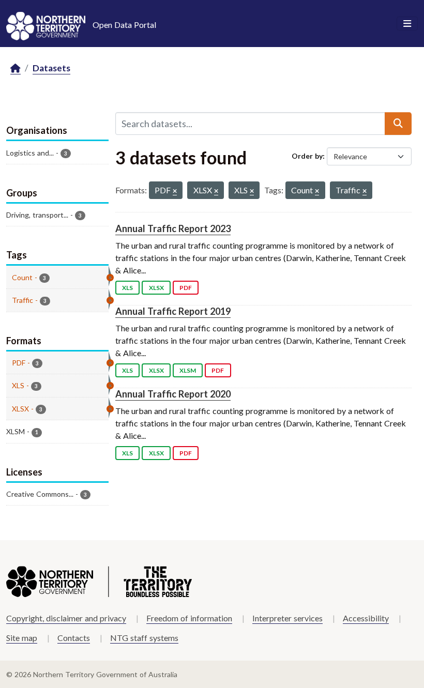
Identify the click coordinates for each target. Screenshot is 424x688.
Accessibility (366, 618)
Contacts (73, 638)
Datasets (51, 68)
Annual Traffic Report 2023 (173, 228)
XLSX (156, 288)
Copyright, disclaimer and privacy (66, 618)
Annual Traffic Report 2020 (173, 394)
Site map (21, 638)
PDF (185, 288)
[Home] (15, 68)
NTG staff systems (144, 638)
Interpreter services (287, 618)
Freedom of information (189, 618)
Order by (307, 155)
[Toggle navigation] (407, 24)
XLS (127, 288)
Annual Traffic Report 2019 (173, 311)
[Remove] (175, 191)
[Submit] (398, 123)
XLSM (187, 370)
